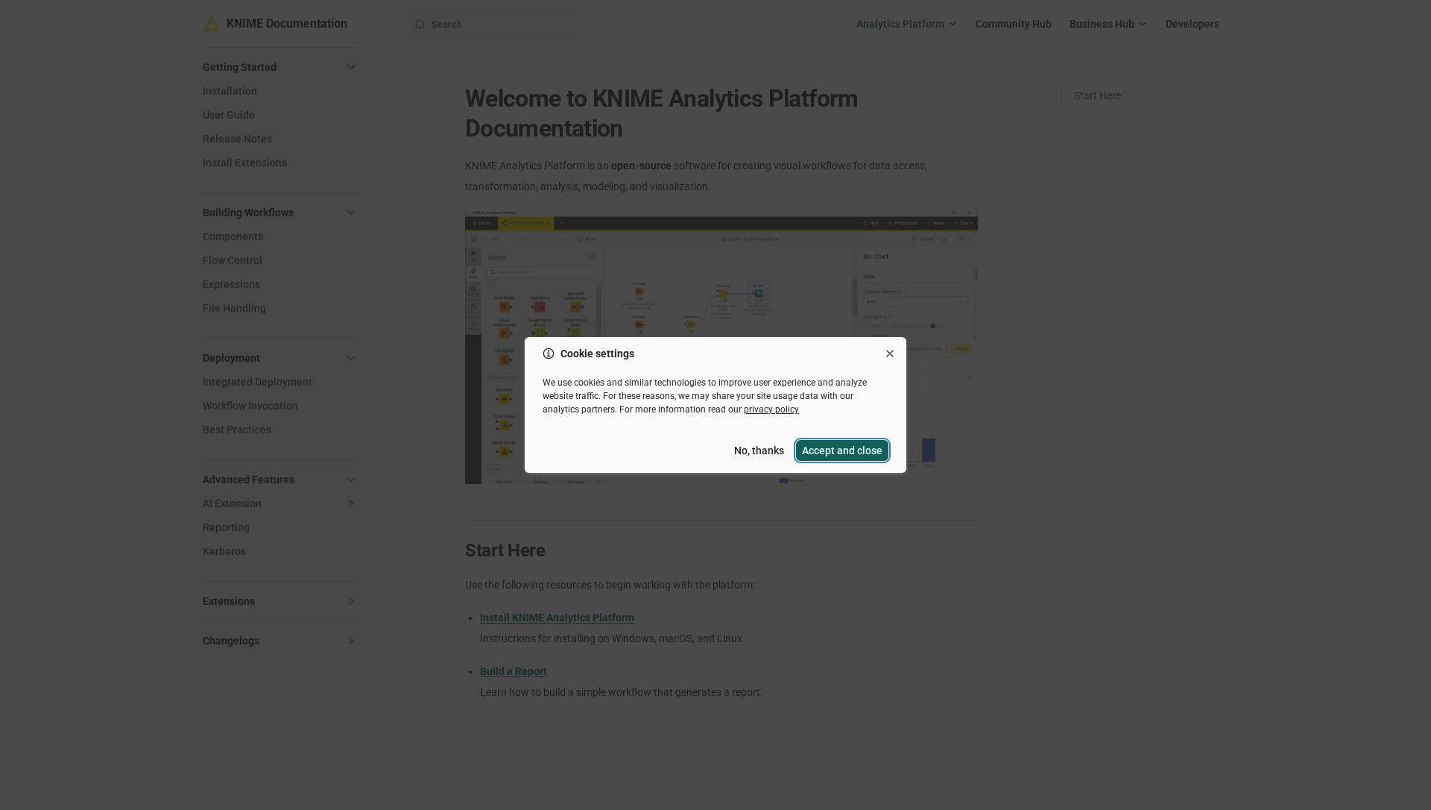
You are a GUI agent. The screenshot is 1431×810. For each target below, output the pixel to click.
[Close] (889, 353)
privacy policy (771, 409)
